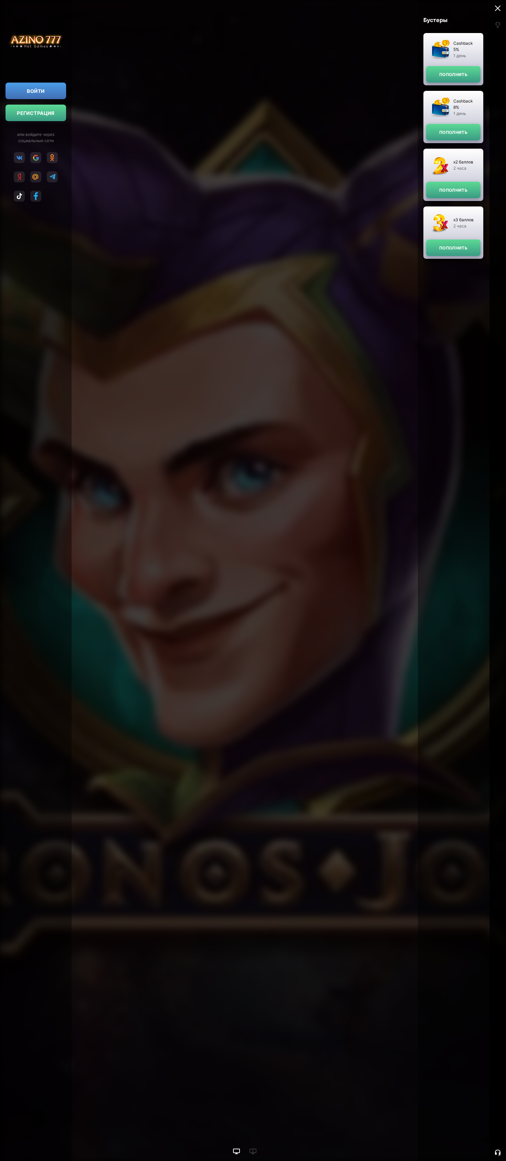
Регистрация (36, 113)
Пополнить (453, 74)
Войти (35, 91)
